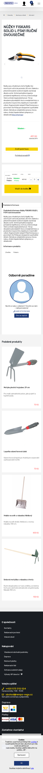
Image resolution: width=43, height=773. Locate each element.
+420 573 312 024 (22, 311)
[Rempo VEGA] (11, 3)
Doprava (7, 657)
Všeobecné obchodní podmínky (16, 652)
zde (32, 768)
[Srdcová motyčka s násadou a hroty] (21, 557)
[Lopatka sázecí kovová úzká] (21, 429)
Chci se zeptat (21, 316)
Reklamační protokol (12, 633)
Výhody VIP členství (11, 674)
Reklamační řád (10, 666)
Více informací (17, 115)
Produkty (10, 15)
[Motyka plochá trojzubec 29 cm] (21, 365)
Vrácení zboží (9, 637)
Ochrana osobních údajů (13, 670)
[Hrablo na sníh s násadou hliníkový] (21, 493)
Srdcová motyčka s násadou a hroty (18, 580)
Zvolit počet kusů (22, 149)
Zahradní (31, 15)
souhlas (34, 742)
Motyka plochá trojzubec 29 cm (17, 387)
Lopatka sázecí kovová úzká (15, 451)
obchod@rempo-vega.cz (19, 694)
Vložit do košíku (22, 189)
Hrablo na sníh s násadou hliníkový (18, 515)
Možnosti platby (10, 661)
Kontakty (7, 628)
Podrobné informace (11, 205)
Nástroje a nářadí (21, 15)
